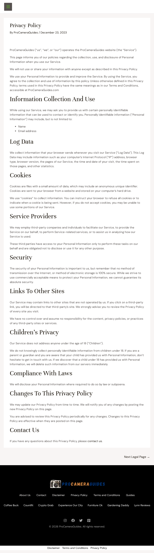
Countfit (28, 505)
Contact (41, 495)
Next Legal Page (137, 457)
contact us (95, 441)
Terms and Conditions (107, 495)
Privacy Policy (79, 495)
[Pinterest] (89, 520)
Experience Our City (70, 505)
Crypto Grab (46, 505)
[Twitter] (81, 520)
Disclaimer (58, 495)
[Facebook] (73, 520)
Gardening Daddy (118, 505)
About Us (24, 495)
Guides (130, 495)
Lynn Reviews (142, 505)
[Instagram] (65, 520)
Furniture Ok (95, 505)
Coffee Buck (11, 505)
